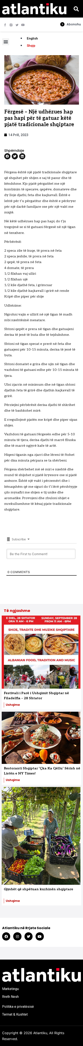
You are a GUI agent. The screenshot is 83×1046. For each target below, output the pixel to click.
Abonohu (74, 24)
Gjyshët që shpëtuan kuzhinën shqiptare (38, 889)
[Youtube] (23, 25)
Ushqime (13, 705)
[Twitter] (28, 936)
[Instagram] (17, 936)
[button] (76, 9)
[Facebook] (6, 936)
